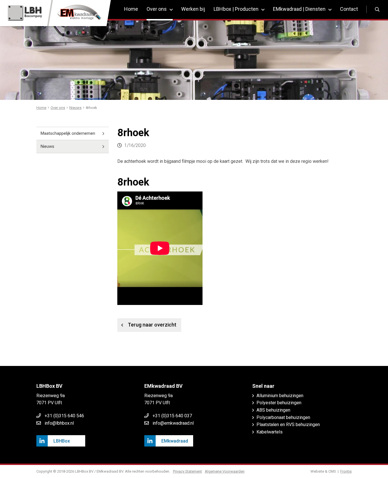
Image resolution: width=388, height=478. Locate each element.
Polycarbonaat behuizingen (283, 417)
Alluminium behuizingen (279, 395)
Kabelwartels (269, 432)
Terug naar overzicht (152, 325)
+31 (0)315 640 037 (172, 415)
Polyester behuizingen (278, 402)
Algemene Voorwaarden (225, 471)
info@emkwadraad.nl (173, 423)
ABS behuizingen (273, 410)
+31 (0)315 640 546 (64, 415)
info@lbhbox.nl (59, 423)
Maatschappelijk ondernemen (68, 133)
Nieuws (47, 146)
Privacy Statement (187, 471)
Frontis (346, 471)
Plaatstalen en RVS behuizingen (288, 424)
